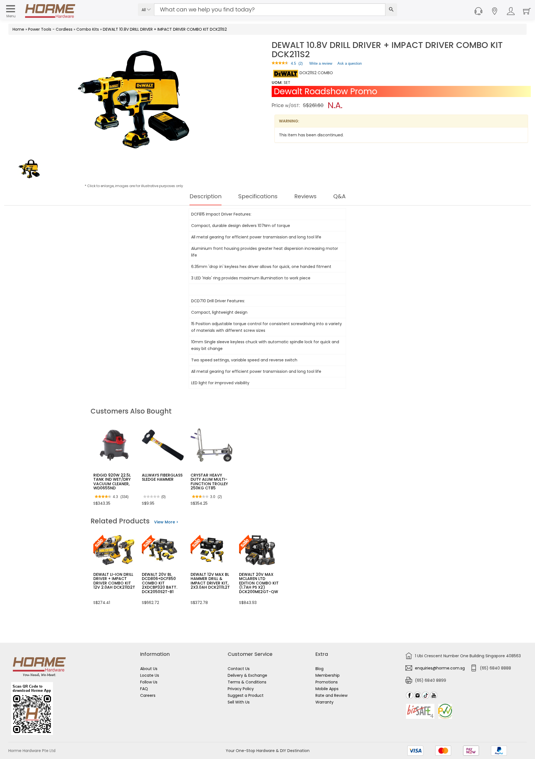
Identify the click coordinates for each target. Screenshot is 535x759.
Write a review (320, 64)
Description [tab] (205, 196)
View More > (166, 522)
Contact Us (239, 668)
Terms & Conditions (247, 682)
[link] (280, 63)
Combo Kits (87, 29)
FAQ (144, 689)
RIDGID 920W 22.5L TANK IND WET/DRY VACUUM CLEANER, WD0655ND (112, 481)
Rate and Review (331, 695)
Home (18, 29)
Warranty (324, 702)
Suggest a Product (246, 695)
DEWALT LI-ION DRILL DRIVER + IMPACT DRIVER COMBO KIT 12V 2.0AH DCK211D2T (114, 581)
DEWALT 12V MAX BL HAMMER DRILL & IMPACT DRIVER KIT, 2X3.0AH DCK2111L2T (210, 581)
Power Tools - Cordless (50, 29)
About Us (148, 668)
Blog (319, 668)
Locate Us (149, 675)
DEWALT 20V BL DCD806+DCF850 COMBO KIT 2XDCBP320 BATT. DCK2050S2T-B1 (159, 583)
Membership (327, 675)
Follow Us (148, 682)
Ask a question (349, 63)
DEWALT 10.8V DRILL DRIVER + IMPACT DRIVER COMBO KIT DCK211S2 (165, 29)
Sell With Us (239, 702)
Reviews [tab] (305, 196)
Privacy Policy (241, 689)
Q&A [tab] (339, 196)
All (144, 10)
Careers (147, 695)
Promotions (326, 682)
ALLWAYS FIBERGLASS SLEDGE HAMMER (162, 477)
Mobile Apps (327, 689)
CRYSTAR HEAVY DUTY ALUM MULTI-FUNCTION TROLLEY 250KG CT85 (209, 481)
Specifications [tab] (258, 196)
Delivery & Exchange (247, 675)
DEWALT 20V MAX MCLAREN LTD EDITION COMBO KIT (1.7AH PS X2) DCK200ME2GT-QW (259, 583)
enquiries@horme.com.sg (440, 668)
